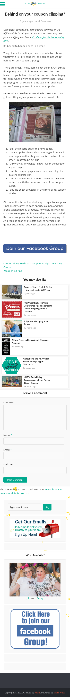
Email (7, 449)
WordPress (59, 692)
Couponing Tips (41, 263)
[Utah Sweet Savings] (35, 4)
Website (8, 464)
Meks (37, 692)
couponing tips (13, 271)
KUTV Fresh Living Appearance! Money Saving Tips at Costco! (37, 380)
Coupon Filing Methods (16, 263)
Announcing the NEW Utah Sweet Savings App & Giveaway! (36, 362)
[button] (61, 107)
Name (7, 435)
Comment (8, 402)
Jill (28, 598)
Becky (40, 598)
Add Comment (43, 21)
